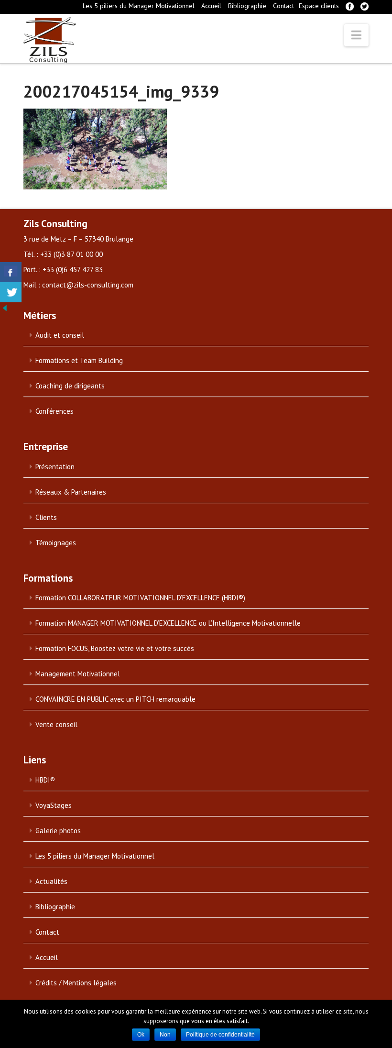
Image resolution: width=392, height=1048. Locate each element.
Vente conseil (56, 724)
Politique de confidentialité (220, 1034)
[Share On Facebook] (11, 272)
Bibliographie (247, 5)
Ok (140, 1034)
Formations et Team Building (79, 360)
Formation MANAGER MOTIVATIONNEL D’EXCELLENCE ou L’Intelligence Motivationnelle (168, 623)
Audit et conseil (59, 335)
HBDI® (45, 779)
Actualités (51, 881)
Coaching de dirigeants (70, 385)
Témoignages (55, 542)
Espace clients (319, 5)
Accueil (211, 5)
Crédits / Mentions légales (76, 982)
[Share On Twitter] (11, 292)
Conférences (54, 411)
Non (165, 1034)
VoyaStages (53, 805)
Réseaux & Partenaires (70, 491)
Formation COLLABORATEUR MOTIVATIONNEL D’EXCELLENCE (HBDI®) (140, 597)
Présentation (55, 466)
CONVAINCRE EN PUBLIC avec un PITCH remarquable (115, 699)
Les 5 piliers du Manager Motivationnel (139, 5)
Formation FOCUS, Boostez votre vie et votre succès (114, 648)
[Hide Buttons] (5, 307)
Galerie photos (58, 830)
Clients (46, 517)
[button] (356, 35)
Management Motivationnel (77, 673)
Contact (283, 5)
